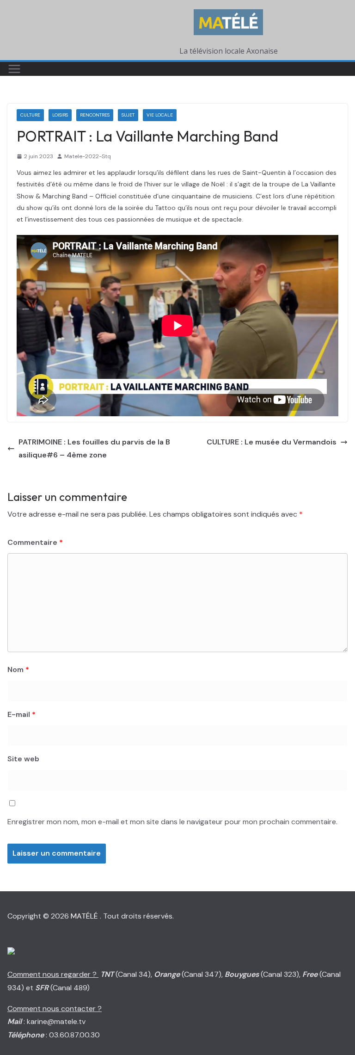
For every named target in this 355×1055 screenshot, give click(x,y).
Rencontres (95, 115)
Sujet (128, 115)
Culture (30, 115)
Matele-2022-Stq (87, 156)
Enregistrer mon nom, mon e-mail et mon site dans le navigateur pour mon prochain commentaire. (172, 822)
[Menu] (14, 69)
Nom (18, 669)
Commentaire (35, 542)
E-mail (21, 714)
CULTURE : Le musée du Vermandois (272, 442)
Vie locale (160, 115)
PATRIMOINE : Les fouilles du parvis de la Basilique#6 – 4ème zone (94, 448)
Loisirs (60, 115)
